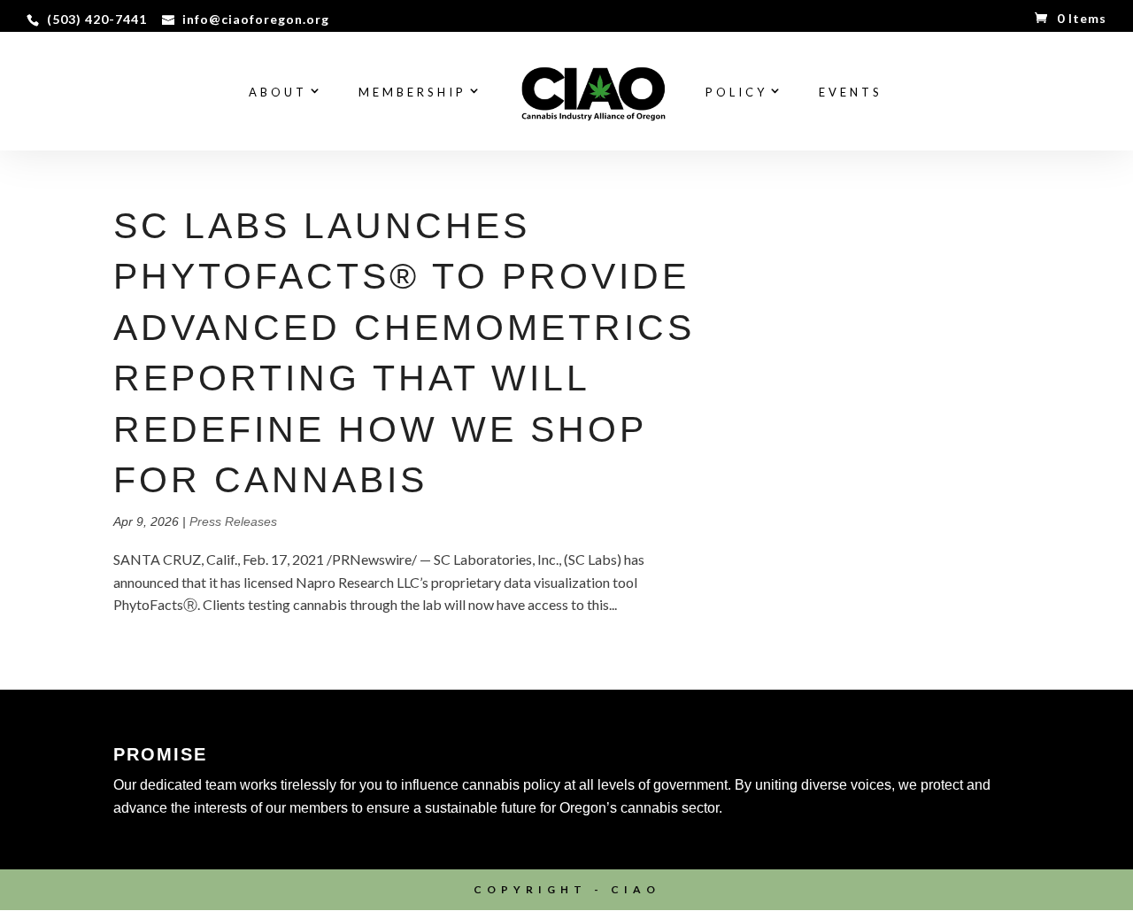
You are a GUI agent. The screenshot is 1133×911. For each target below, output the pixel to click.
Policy (736, 92)
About (278, 92)
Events (851, 92)
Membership (412, 92)
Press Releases (233, 521)
